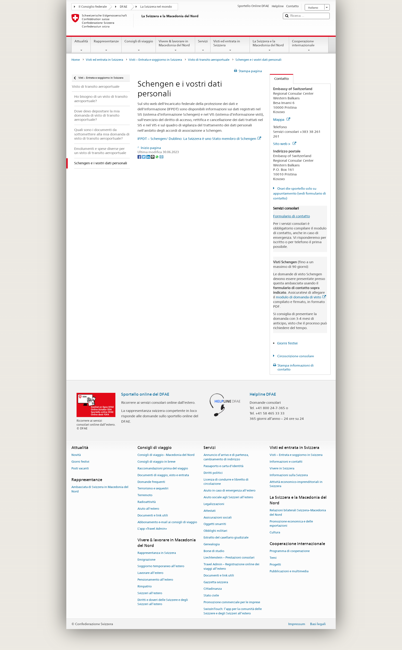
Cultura (275, 532)
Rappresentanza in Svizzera (156, 553)
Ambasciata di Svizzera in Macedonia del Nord (99, 489)
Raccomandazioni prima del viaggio (162, 468)
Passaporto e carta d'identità (223, 466)
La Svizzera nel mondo (156, 6)
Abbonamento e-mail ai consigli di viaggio (167, 522)
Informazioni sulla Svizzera (289, 475)
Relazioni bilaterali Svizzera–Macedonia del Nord (298, 512)
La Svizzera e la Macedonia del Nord (268, 43)
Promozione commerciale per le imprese (232, 602)
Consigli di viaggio (138, 41)
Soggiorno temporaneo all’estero (160, 566)
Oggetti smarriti (215, 524)
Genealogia (212, 544)
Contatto (279, 78)
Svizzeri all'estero (149, 593)
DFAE (123, 6)
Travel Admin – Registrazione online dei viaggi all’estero (231, 566)
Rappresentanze (106, 41)
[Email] (161, 156)
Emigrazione (146, 559)
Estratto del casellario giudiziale (226, 537)
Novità (76, 455)
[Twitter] (144, 156)
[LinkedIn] (148, 156)
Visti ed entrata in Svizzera (226, 43)
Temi (273, 557)
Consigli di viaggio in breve (156, 461)
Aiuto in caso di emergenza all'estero (229, 490)
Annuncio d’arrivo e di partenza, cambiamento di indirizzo (226, 457)
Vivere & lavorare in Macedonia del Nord (174, 43)
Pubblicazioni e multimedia (289, 571)
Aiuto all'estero (148, 508)
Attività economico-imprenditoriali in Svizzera (296, 484)
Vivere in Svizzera (282, 468)
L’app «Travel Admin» (152, 529)
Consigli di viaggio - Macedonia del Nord (165, 455)
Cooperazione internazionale (303, 43)
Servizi (203, 41)
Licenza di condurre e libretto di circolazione (226, 482)
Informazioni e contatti (286, 461)
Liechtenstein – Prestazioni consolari (229, 557)
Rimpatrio (144, 586)
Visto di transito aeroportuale (208, 59)
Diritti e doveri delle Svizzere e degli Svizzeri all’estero (162, 602)
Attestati (210, 510)
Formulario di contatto (291, 216)
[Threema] (153, 156)
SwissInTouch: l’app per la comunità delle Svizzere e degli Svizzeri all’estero (233, 611)
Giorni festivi (287, 343)
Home (75, 59)
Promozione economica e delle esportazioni (291, 524)
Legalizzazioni (214, 504)
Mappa (279, 119)
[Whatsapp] (157, 156)
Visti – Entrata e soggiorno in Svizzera (155, 59)
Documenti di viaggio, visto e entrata (163, 475)
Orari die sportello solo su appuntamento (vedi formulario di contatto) (299, 193)
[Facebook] (139, 156)
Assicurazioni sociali (218, 517)
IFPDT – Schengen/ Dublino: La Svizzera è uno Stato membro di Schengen (196, 138)
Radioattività (146, 502)
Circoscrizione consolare (295, 356)
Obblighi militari (215, 530)
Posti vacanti (80, 468)
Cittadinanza (213, 589)
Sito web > (282, 143)
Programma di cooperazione (290, 551)
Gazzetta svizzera (216, 582)
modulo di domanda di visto (298, 297)
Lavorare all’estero (150, 573)
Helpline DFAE (263, 394)
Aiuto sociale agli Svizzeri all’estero (228, 497)
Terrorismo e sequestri (152, 488)
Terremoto (144, 495)
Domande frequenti (151, 482)
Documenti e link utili (152, 515)
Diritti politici (213, 473)
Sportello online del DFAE (145, 394)
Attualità (81, 41)
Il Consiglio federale (93, 6)
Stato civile (211, 595)
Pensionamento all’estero (155, 579)
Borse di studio (214, 551)
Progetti (275, 564)
